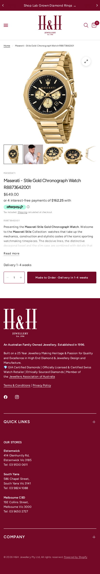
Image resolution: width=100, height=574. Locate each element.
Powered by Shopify (75, 557)
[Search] (86, 25)
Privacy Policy (42, 385)
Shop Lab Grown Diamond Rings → (50, 5)
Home (7, 45)
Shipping (22, 212)
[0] (93, 25)
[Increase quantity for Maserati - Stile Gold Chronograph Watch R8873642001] (21, 277)
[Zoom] (86, 61)
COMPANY (14, 537)
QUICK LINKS (17, 421)
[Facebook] (9, 397)
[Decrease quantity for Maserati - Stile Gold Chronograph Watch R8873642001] (7, 277)
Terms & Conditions (17, 385)
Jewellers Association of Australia (32, 376)
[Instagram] (20, 397)
